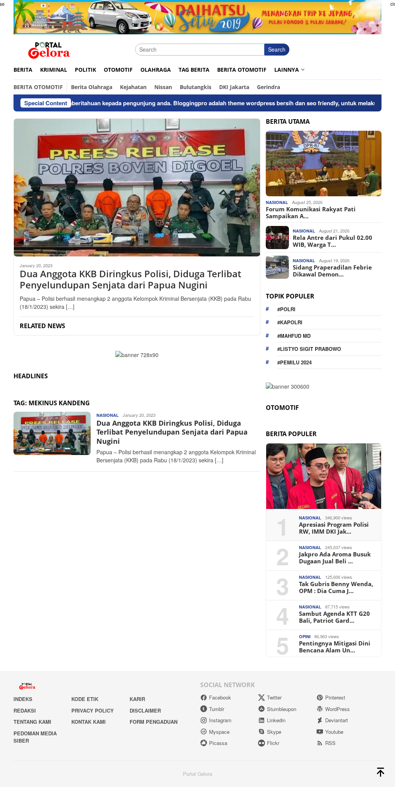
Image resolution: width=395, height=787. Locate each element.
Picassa (218, 743)
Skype (274, 731)
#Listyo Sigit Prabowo (309, 348)
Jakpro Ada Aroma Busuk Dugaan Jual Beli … (335, 558)
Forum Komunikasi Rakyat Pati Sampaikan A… (311, 212)
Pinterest (335, 697)
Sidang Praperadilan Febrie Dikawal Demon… (332, 271)
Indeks (23, 699)
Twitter (274, 697)
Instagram (220, 720)
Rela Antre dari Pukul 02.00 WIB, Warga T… (332, 241)
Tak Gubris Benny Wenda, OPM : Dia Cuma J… (336, 587)
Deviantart (336, 720)
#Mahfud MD (294, 335)
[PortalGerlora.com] (49, 48)
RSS (330, 743)
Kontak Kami (88, 721)
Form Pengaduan (153, 721)
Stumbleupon (281, 709)
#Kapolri (289, 322)
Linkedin (276, 720)
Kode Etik (84, 699)
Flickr (273, 743)
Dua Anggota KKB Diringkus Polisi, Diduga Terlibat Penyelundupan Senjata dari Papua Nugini (130, 279)
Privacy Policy (92, 710)
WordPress (337, 709)
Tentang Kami (32, 721)
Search (276, 49)
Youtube (334, 731)
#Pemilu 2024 (294, 362)
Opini (305, 636)
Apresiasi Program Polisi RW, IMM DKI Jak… (334, 528)
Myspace (219, 731)
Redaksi (25, 710)
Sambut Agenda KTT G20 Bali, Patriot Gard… (334, 617)
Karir (137, 699)
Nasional (107, 415)
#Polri (286, 309)
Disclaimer (145, 710)
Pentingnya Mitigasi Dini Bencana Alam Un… (334, 647)
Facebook (220, 697)
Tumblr (216, 709)
